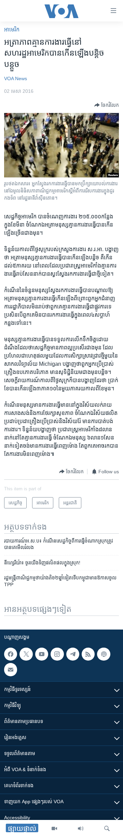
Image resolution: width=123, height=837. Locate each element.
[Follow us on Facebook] (10, 654)
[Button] (106, 105)
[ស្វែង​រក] (107, 828)
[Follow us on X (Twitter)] (25, 654)
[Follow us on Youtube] (41, 654)
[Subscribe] (10, 669)
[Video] (54, 828)
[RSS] (88, 654)
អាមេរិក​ (11, 29)
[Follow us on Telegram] (72, 654)
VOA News (15, 78)
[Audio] (80, 828)
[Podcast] (103, 654)
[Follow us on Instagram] (57, 654)
